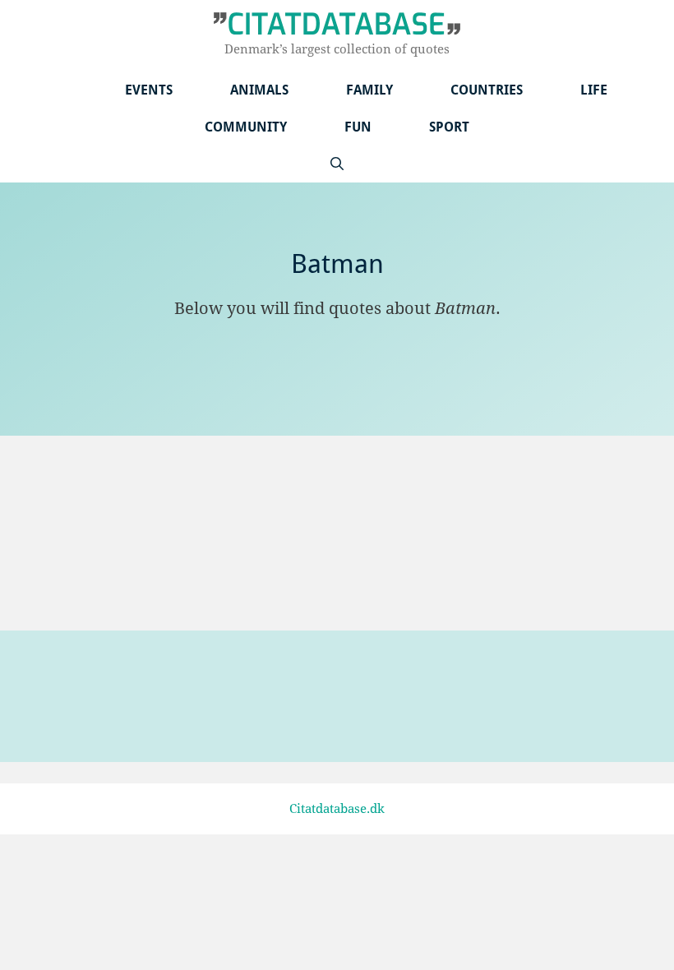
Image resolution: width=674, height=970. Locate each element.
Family (369, 90)
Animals (259, 90)
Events (149, 90)
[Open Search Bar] (337, 164)
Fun (358, 127)
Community (246, 127)
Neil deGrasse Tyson (100, 579)
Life (593, 90)
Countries (486, 90)
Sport (449, 127)
